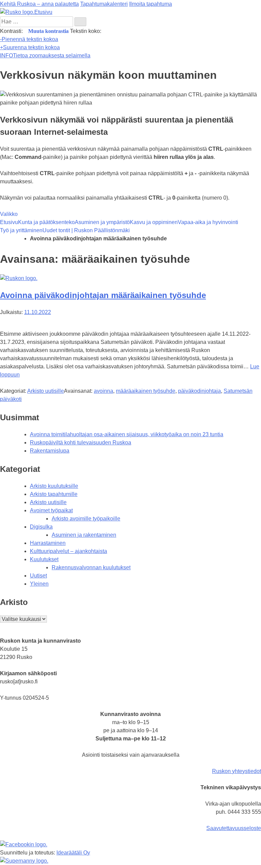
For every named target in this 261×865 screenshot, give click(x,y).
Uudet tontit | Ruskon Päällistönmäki (86, 230)
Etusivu (9, 222)
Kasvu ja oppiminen (154, 222)
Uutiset (38, 575)
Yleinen (39, 584)
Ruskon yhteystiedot (236, 771)
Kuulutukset (44, 559)
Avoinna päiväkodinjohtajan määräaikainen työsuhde (103, 295)
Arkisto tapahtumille (53, 494)
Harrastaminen (48, 543)
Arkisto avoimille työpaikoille (86, 518)
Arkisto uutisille (45, 391)
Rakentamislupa (49, 451)
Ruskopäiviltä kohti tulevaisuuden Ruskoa (80, 442)
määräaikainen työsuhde (145, 391)
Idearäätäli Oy (73, 852)
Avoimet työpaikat (51, 510)
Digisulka (41, 527)
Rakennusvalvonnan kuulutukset (91, 567)
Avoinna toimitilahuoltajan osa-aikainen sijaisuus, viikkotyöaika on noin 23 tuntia (126, 434)
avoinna (103, 391)
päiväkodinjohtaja (199, 391)
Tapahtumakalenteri (104, 4)
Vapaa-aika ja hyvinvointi (208, 222)
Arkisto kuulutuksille (54, 486)
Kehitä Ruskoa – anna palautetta (39, 4)
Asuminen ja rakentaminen (84, 535)
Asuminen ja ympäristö (102, 222)
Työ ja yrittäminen (21, 230)
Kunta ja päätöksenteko (46, 222)
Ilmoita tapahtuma (150, 4)
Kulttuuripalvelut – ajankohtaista (68, 551)
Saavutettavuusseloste (233, 828)
